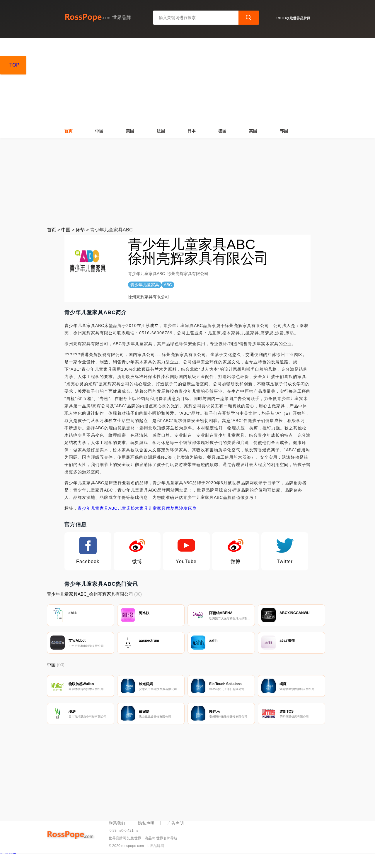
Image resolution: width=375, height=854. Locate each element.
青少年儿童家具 (93, 508)
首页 (68, 131)
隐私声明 (146, 823)
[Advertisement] (187, 182)
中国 (99, 131)
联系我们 (117, 823)
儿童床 (124, 508)
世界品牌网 (155, 846)
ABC (112, 508)
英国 (253, 131)
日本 (192, 131)
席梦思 (172, 508)
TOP (14, 65)
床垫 (80, 229)
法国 (161, 131)
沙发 (183, 508)
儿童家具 (157, 508)
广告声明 (175, 823)
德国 (222, 131)
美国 (130, 131)
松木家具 (139, 508)
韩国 (284, 131)
